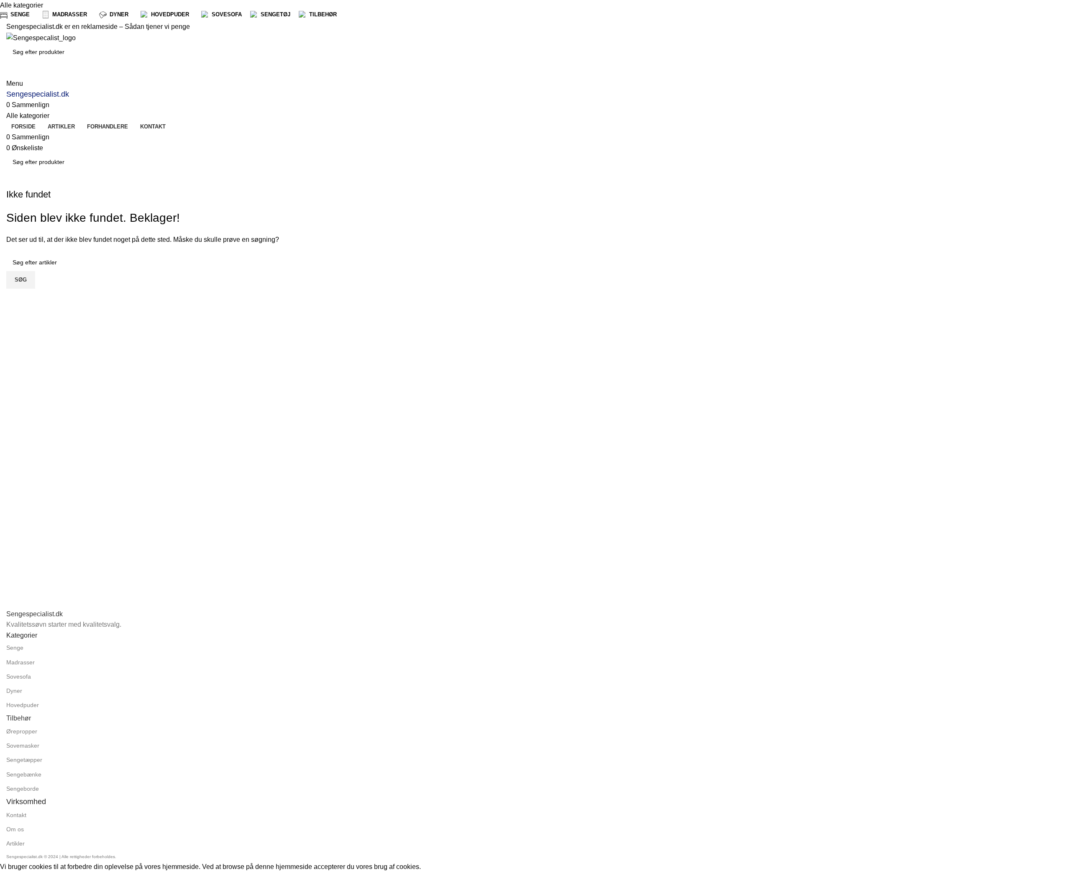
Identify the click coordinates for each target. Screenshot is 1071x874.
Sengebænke (23, 774)
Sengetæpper (24, 759)
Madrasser (20, 662)
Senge (14, 647)
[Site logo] (41, 37)
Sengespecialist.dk (37, 94)
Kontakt (16, 815)
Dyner (14, 690)
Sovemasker (22, 745)
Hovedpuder (22, 705)
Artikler (15, 843)
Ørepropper (21, 731)
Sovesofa (18, 676)
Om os (15, 829)
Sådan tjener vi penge (157, 26)
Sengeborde (22, 788)
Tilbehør (18, 718)
